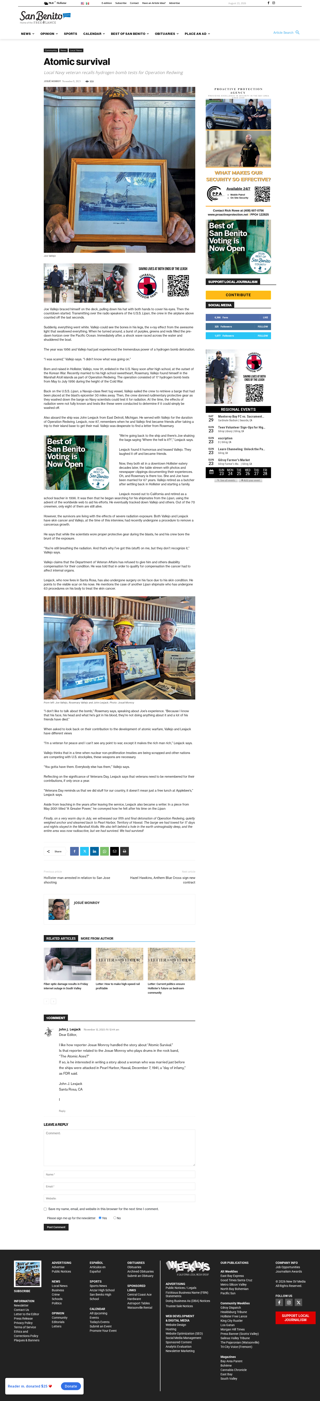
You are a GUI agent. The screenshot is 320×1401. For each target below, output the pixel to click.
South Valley (229, 1378)
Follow (263, 326)
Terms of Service (25, 1327)
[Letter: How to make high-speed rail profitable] (119, 964)
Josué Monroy (52, 81)
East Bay (226, 1374)
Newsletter (21, 1305)
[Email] (114, 851)
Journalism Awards (289, 1271)
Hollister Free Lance (234, 1316)
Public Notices (61, 1271)
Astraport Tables (138, 1303)
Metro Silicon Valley (234, 1284)
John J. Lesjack (70, 1029)
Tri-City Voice (229, 1347)
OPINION (58, 1313)
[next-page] (53, 1001)
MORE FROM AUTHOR (97, 939)
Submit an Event (101, 1326)
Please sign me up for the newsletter (71, 1218)
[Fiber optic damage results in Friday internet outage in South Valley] (67, 964)
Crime (56, 1294)
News (63, 50)
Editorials (58, 1322)
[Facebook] (268, 3)
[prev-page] (46, 1001)
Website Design (176, 1325)
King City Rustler (232, 1320)
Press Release (23, 1318)
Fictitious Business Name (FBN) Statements (187, 1294)
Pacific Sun (228, 1293)
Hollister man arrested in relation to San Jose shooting (77, 880)
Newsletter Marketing (180, 1351)
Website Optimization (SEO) (184, 1333)
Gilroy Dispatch (231, 1307)
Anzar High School (102, 1290)
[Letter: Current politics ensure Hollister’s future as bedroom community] (171, 964)
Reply (62, 1111)
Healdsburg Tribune (234, 1312)
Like (265, 317)
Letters (56, 1326)
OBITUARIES (136, 1262)
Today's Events (99, 1322)
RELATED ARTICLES (61, 939)
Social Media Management (183, 1338)
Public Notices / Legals (181, 1288)
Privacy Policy (23, 1323)
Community (51, 50)
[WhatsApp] (104, 851)
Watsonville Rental (139, 1307)
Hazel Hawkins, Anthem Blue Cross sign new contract (162, 880)
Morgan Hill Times (233, 1329)
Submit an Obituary (140, 1276)
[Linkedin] (94, 851)
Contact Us (21, 1310)
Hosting (171, 1329)
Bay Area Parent (232, 1361)
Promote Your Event (103, 1330)
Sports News (98, 1286)
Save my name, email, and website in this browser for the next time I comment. (103, 1209)
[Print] (124, 851)
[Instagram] (273, 3)
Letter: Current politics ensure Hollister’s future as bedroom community (166, 988)
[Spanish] (88, 3)
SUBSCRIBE (22, 1291)
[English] (83, 3)
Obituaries (134, 1267)
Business (58, 1290)
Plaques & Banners (26, 1340)
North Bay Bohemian (235, 1289)
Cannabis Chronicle (234, 1370)
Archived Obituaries (140, 1271)
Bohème (226, 1365)
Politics (57, 1303)
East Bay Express (232, 1276)
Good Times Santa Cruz (236, 1280)
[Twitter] (84, 851)
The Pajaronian (231, 1342)
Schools (57, 1299)
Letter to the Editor (26, 1314)
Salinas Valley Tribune (235, 1338)
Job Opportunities (288, 1267)
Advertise (58, 1267)
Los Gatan (228, 1325)
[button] (287, 33)
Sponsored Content (179, 1342)
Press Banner (230, 1333)
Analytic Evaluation (179, 1346)
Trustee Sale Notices (179, 1306)
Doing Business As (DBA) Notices (188, 1301)
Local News (76, 50)
